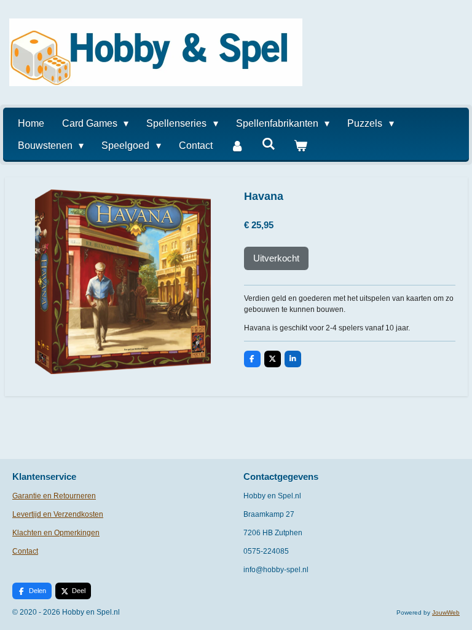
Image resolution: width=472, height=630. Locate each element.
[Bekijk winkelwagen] (300, 146)
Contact (25, 551)
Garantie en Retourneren (54, 496)
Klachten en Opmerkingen (56, 532)
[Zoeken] (268, 144)
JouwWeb (446, 612)
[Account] (237, 146)
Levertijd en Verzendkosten (57, 514)
